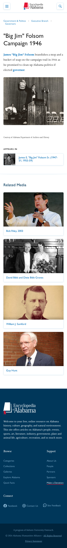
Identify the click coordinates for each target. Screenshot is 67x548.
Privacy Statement (33, 541)
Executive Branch (39, 20)
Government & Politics (14, 20)
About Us (51, 460)
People (50, 466)
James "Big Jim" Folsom (18, 54)
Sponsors (51, 477)
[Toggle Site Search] (60, 6)
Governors (10, 23)
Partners (51, 471)
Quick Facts (9, 482)
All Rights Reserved (52, 535)
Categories (8, 460)
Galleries (7, 471)
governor (19, 70)
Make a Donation (55, 482)
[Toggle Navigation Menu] (6, 6)
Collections (9, 466)
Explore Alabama (11, 477)
